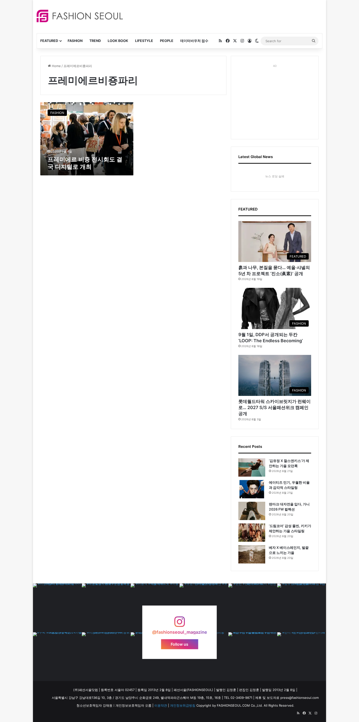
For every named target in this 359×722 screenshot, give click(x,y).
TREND (95, 41)
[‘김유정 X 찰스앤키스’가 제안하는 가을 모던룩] (251, 467)
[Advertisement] (223, 16)
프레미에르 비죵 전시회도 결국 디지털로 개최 (85, 163)
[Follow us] (179, 624)
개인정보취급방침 (182, 705)
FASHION (75, 41)
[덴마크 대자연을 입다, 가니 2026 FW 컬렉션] (251, 511)
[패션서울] (80, 16)
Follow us (179, 644)
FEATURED (49, 41)
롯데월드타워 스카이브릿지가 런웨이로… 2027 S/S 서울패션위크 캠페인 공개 (274, 407)
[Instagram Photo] (57, 607)
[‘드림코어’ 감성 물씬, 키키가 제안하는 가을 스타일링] (251, 532)
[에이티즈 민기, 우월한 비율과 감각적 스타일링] (251, 489)
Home (56, 66)
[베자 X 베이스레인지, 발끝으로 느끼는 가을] (251, 554)
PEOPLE (166, 41)
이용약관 (160, 705)
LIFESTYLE (144, 41)
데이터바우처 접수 (194, 41)
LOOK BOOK (118, 41)
